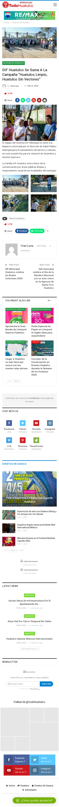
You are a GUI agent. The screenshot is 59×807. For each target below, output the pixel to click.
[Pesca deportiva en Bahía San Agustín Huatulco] (29, 489)
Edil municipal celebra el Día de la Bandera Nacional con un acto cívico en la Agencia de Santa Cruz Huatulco (43, 278)
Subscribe (46, 684)
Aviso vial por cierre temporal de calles (29, 621)
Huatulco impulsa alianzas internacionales (29, 638)
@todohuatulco (35, 701)
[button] (34, 800)
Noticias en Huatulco (16, 218)
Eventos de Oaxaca (43, 785)
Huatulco (24, 785)
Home (12, 785)
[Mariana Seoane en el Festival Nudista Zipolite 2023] (8, 541)
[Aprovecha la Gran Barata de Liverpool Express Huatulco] (16, 315)
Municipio (29, 595)
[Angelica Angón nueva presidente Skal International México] (8, 528)
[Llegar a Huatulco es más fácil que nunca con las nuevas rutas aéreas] (16, 348)
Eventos (35, 342)
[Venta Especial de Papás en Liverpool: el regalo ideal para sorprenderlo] (42, 315)
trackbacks (35, 398)
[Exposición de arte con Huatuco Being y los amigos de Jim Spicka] (8, 515)
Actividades (29, 492)
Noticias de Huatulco (13, 63)
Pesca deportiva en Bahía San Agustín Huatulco (29, 499)
